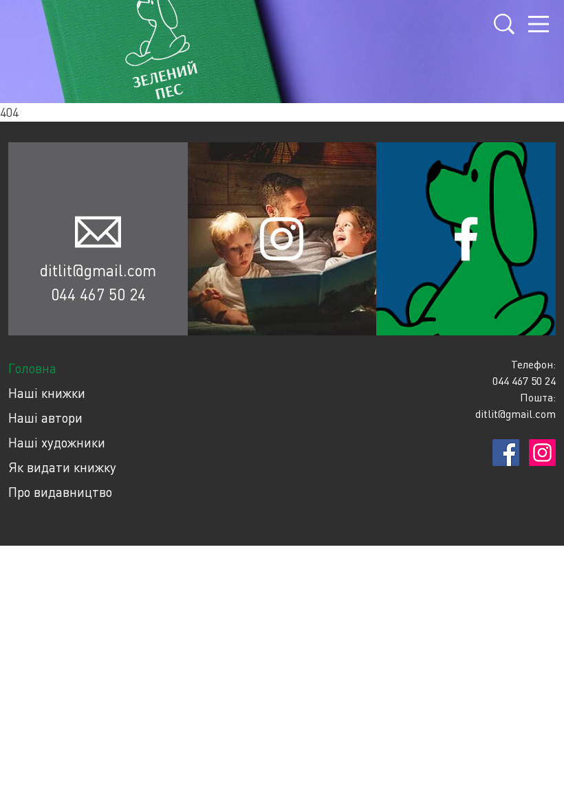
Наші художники (56, 442)
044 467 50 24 (98, 294)
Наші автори (45, 417)
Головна (32, 368)
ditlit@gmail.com (98, 270)
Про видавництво (60, 492)
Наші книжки (46, 393)
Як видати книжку (62, 467)
